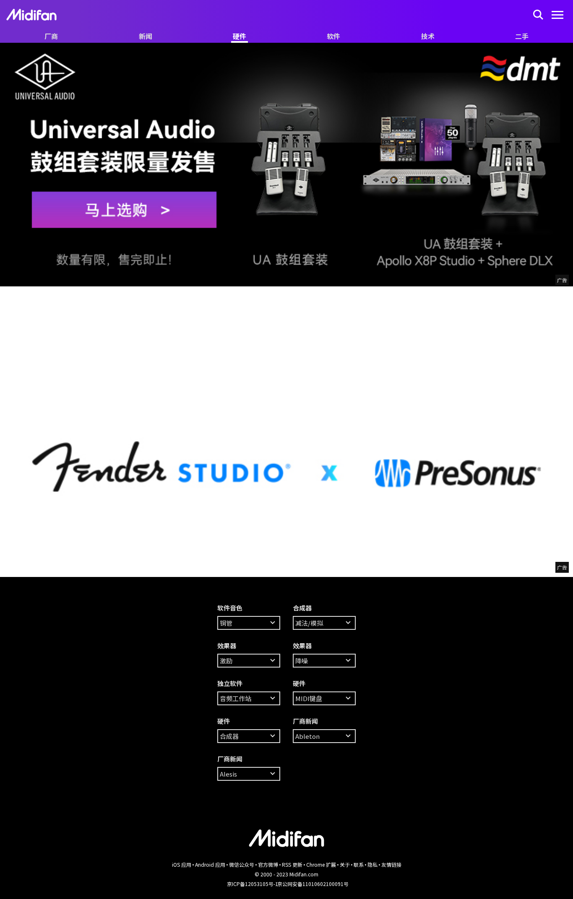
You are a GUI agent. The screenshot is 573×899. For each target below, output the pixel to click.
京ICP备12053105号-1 (252, 883)
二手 (522, 36)
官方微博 (268, 864)
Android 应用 (210, 864)
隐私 (372, 864)
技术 (428, 36)
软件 (333, 36)
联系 (359, 864)
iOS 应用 (181, 864)
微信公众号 (241, 864)
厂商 (51, 36)
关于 (345, 864)
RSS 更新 (292, 864)
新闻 (145, 36)
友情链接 (391, 864)
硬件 (239, 36)
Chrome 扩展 (321, 864)
